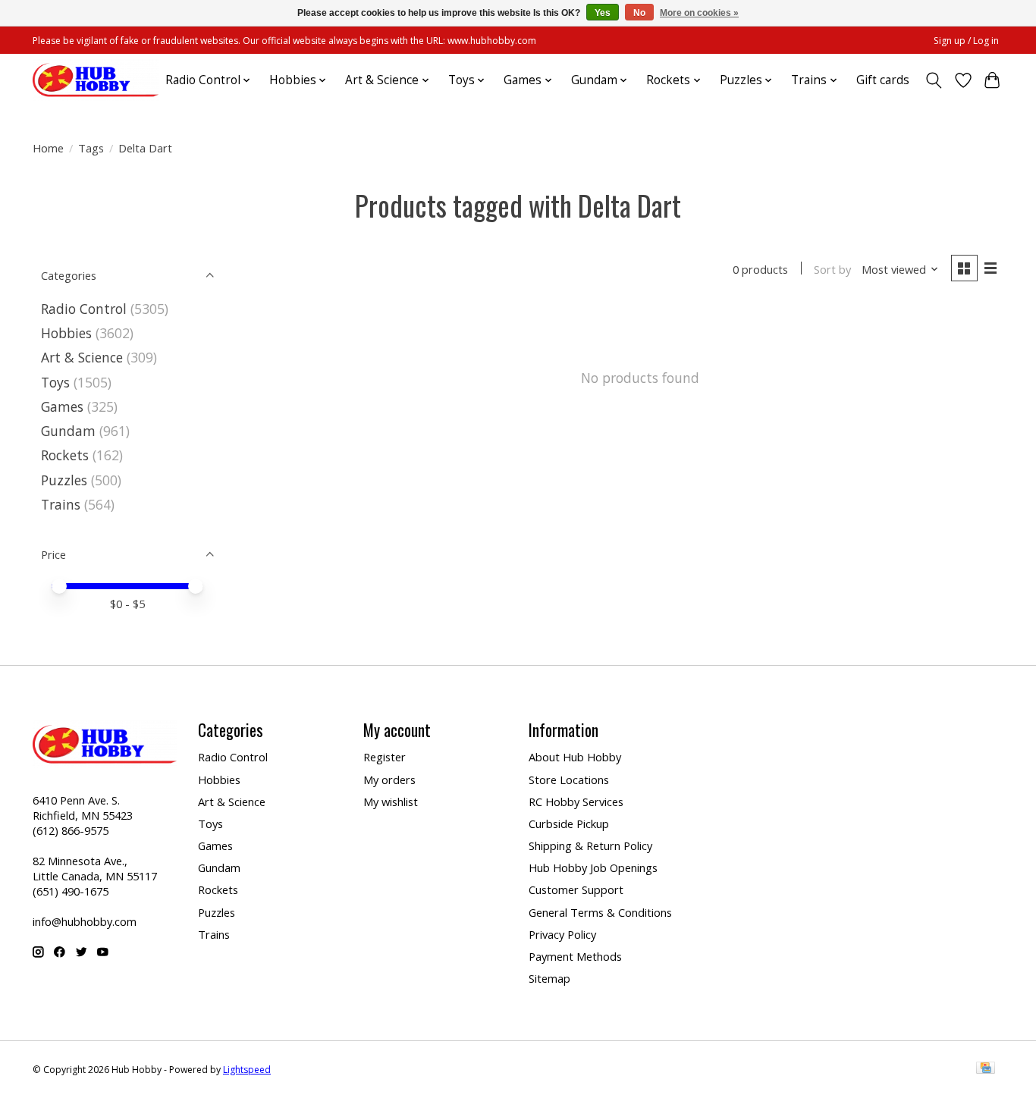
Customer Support (576, 889)
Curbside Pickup (569, 823)
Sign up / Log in (966, 40)
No (639, 13)
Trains (60, 504)
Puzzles (64, 480)
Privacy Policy (562, 934)
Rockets (65, 455)
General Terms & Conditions (600, 912)
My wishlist (390, 801)
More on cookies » (699, 13)
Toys (55, 382)
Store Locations (569, 779)
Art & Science (82, 357)
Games (62, 406)
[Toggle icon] (934, 80)
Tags (91, 147)
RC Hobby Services (576, 801)
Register (384, 756)
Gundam (68, 431)
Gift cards (882, 80)
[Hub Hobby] (96, 80)
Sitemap (549, 978)
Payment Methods (575, 956)
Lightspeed (247, 1069)
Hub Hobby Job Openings (593, 867)
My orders (389, 779)
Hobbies (66, 333)
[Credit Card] (985, 1069)
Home (48, 147)
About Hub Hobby (575, 756)
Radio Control (84, 309)
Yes (603, 13)
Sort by (832, 269)
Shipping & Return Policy (590, 845)
